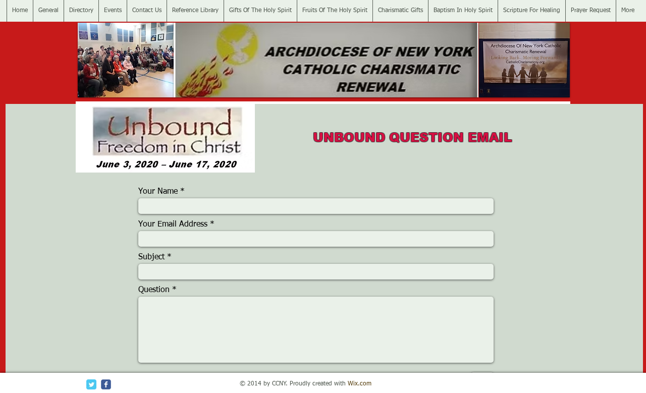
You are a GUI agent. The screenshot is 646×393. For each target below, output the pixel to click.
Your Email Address (172, 224)
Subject (151, 257)
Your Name (158, 192)
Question (154, 290)
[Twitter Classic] (91, 384)
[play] (149, 88)
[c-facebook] (106, 384)
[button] (126, 60)
